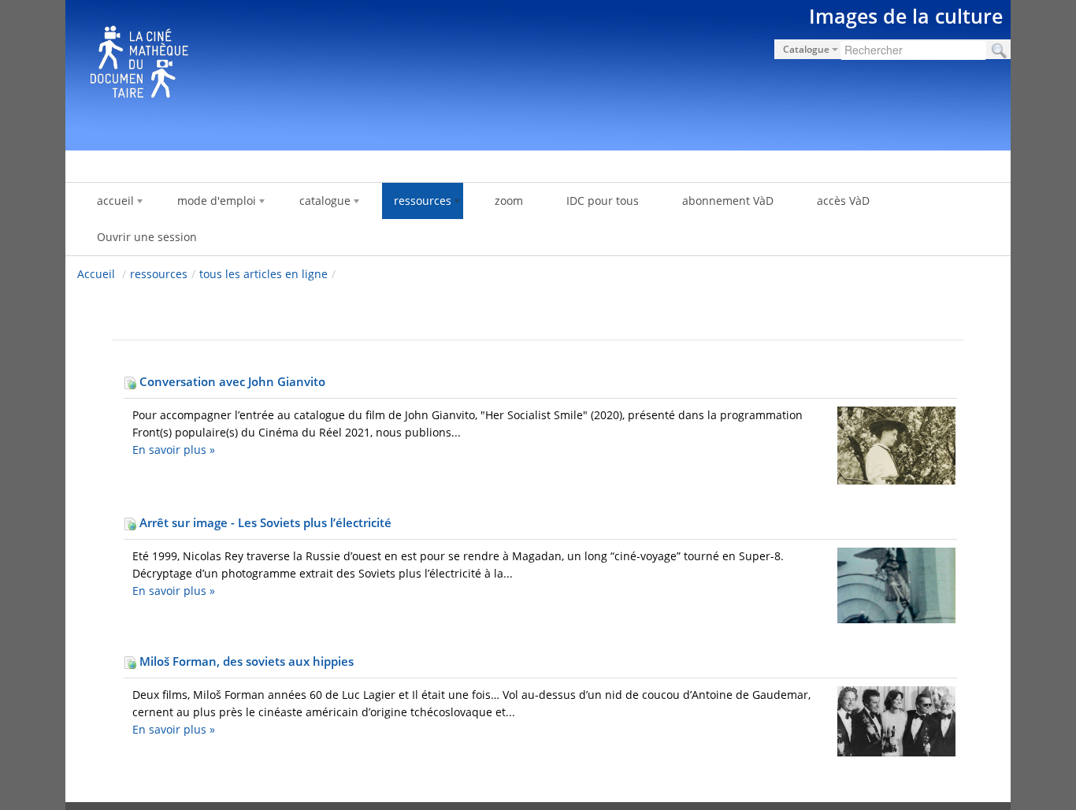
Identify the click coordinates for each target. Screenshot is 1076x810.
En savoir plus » (173, 449)
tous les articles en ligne (263, 273)
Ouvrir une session (147, 236)
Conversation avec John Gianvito (230, 381)
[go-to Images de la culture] (538, 72)
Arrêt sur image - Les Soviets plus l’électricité (263, 522)
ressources (158, 273)
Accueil (96, 273)
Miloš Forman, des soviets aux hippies (245, 661)
